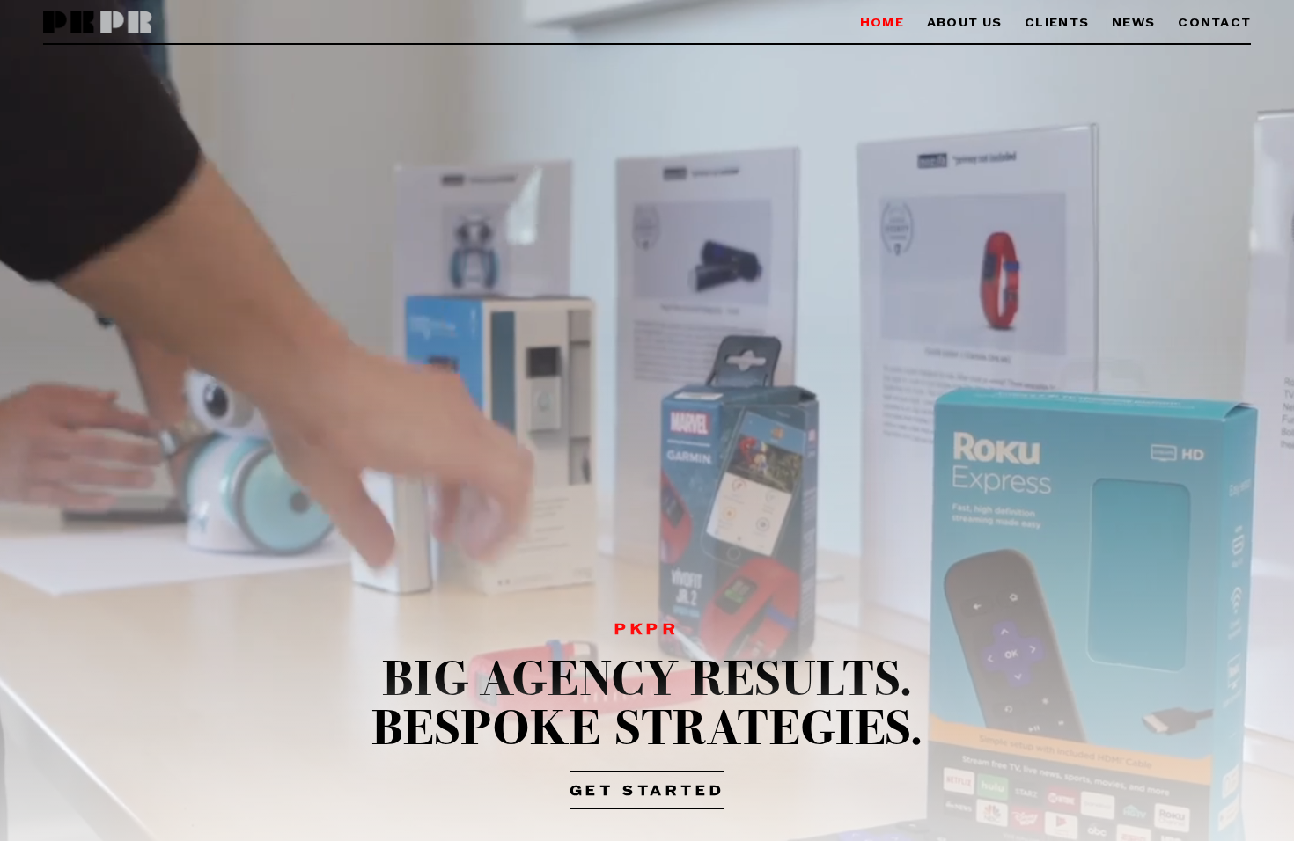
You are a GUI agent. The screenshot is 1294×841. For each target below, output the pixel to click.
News (1133, 23)
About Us (964, 23)
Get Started (647, 792)
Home (882, 23)
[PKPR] (98, 23)
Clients (1057, 23)
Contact (1214, 23)
